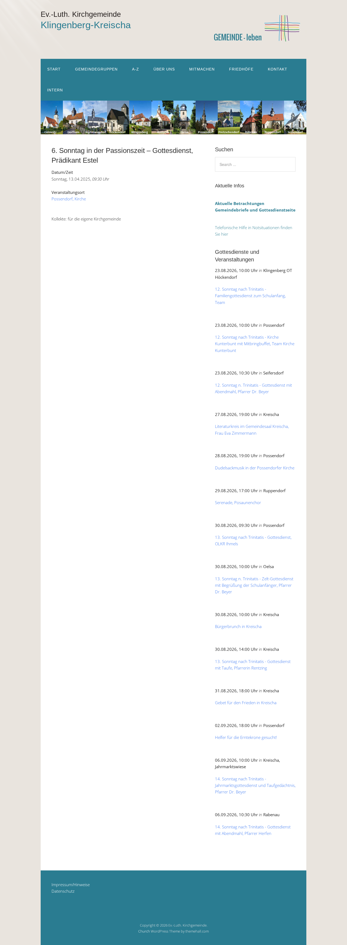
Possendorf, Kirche (69, 198)
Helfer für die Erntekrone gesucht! (246, 737)
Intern (55, 90)
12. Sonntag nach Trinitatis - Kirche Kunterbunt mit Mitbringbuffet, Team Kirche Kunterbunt (254, 343)
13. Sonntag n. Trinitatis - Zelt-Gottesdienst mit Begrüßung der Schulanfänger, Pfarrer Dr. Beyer (254, 585)
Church (144, 931)
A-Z (135, 69)
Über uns (164, 69)
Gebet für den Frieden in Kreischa (246, 702)
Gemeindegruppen (96, 69)
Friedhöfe (241, 69)
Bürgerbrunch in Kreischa (238, 626)
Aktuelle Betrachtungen (239, 203)
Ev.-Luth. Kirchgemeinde (81, 14)
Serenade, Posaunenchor (238, 502)
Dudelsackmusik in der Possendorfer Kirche (254, 467)
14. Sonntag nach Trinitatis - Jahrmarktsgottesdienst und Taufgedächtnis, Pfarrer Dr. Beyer (255, 785)
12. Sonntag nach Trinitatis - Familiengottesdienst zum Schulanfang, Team (250, 295)
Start (54, 69)
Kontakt (277, 69)
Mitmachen (202, 69)
